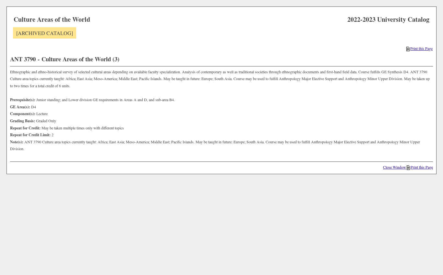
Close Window (394, 167)
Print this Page (421, 48)
